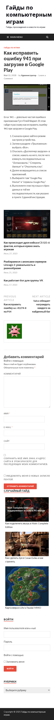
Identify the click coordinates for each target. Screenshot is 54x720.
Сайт (7, 441)
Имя (7, 413)
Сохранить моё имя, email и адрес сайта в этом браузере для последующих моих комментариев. (26, 461)
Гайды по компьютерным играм (29, 14)
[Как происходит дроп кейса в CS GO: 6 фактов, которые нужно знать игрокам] (27, 239)
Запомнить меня (15, 661)
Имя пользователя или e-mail (20, 628)
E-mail (8, 427)
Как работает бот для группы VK (23, 280)
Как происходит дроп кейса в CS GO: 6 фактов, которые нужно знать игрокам (27, 246)
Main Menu (16, 37)
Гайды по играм (12, 48)
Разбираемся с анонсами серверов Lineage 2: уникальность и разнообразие (25, 265)
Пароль (8, 641)
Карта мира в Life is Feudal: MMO (23, 607)
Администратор (28, 75)
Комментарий (12, 374)
